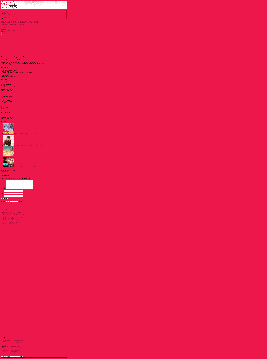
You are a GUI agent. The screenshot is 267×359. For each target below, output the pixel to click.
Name (2, 190)
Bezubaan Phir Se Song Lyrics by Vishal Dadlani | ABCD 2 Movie (20, 23)
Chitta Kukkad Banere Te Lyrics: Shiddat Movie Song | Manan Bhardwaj (12, 351)
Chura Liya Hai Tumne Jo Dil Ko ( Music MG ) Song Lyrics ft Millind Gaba (12, 213)
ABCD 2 (3, 30)
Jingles (4, 18)
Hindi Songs (6, 13)
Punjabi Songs (6, 14)
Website (2, 196)
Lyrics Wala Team (4, 27)
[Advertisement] (22, 45)
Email (2, 193)
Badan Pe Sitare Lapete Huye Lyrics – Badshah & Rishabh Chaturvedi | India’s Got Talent (13, 348)
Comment (3, 188)
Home (4, 10)
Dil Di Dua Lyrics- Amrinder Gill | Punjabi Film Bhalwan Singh (28, 145)
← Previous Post (4, 171)
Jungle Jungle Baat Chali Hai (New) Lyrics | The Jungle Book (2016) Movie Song (13, 220)
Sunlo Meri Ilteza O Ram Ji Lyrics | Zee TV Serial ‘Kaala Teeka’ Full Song (13, 223)
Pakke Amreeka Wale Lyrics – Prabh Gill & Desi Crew (26, 156)
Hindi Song (13, 30)
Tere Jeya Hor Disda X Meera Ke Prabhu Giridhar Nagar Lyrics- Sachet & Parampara (13, 353)
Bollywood (5, 12)
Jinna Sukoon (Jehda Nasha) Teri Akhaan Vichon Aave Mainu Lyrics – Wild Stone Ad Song (13, 344)
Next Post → (3, 173)
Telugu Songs (6, 17)
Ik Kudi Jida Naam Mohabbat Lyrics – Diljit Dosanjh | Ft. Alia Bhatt (13, 218)
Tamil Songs (6, 15)
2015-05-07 (3, 29)
